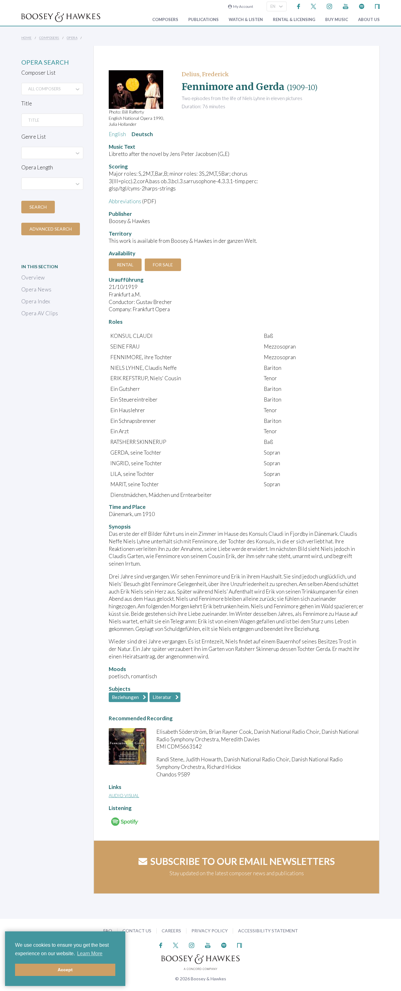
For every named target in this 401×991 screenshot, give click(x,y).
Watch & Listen (246, 19)
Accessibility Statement (268, 930)
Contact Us (136, 930)
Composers (165, 19)
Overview (33, 277)
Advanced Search (50, 229)
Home (26, 38)
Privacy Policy (209, 930)
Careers (171, 930)
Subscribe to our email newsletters (242, 861)
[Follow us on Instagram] (329, 6)
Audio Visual (124, 795)
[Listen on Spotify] (361, 6)
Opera (72, 38)
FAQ (107, 930)
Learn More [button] (89, 953)
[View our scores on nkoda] (377, 6)
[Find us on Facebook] (298, 6)
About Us (369, 19)
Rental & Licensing (294, 19)
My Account (242, 6)
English (117, 134)
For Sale (163, 264)
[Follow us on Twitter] (313, 6)
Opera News (36, 289)
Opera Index (35, 301)
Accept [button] (65, 969)
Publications (203, 19)
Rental (125, 264)
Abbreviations (125, 201)
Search (38, 207)
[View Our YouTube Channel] (345, 6)
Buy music (336, 19)
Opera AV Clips (39, 313)
